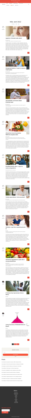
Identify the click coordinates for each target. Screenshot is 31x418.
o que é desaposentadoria (13, 73)
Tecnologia (16, 401)
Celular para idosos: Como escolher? (15, 197)
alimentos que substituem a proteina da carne (11, 137)
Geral (7, 328)
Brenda (3, 284)
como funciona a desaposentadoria (10, 72)
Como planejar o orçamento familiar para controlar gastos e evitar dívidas (11, 366)
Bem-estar (16, 394)
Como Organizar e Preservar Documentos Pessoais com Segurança (11, 372)
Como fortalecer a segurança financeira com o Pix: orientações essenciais (12, 376)
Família (7, 296)
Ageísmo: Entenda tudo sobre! (14, 38)
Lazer (16, 398)
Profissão (16, 399)
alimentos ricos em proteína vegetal (18, 138)
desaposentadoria (8, 73)
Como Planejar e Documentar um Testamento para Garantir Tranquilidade (11, 378)
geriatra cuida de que (20, 231)
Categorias (10, 3)
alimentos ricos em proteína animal (10, 138)
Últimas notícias (16, 3)
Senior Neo (3, 29)
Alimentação (7, 136)
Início (7, 3)
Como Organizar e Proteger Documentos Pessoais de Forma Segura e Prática (12, 380)
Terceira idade (8, 40)
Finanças (16, 396)
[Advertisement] (15, 12)
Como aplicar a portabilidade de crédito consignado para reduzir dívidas (11, 370)
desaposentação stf (21, 72)
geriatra (17, 231)
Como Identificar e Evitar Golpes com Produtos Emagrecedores (10, 368)
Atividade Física (16, 393)
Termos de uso (21, 3)
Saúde (7, 230)
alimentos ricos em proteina (20, 137)
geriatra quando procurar (10, 232)
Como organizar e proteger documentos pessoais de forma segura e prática (12, 374)
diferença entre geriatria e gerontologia (11, 231)
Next (17, 344)
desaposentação (17, 72)
